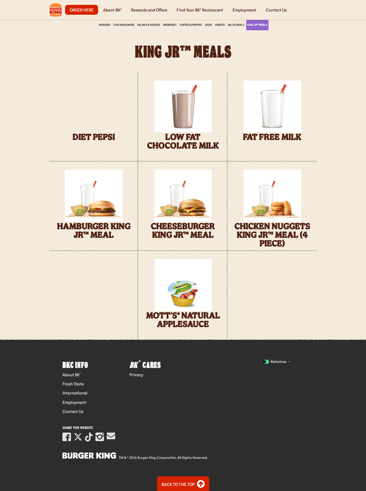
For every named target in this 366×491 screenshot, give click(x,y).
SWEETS (220, 24)
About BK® (112, 9)
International (74, 392)
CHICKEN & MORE (123, 24)
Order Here (82, 9)
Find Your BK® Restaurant (200, 9)
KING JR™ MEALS (257, 24)
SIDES (208, 24)
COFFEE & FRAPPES (191, 24)
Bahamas (278, 361)
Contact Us (276, 9)
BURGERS (104, 24)
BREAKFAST (170, 24)
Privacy (136, 374)
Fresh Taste (73, 383)
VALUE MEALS (236, 24)
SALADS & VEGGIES (148, 24)
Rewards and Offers (149, 9)
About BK (71, 374)
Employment (244, 9)
